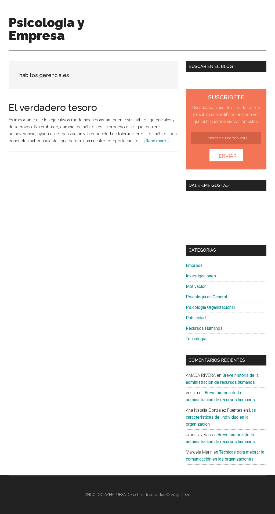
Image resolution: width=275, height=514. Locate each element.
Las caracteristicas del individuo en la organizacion (221, 417)
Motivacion (196, 286)
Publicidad (196, 317)
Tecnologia (196, 338)
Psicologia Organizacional (210, 307)
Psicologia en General (206, 296)
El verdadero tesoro (53, 107)
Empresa (194, 265)
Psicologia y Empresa (46, 29)
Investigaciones (201, 275)
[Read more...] (156, 140)
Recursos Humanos (204, 328)
